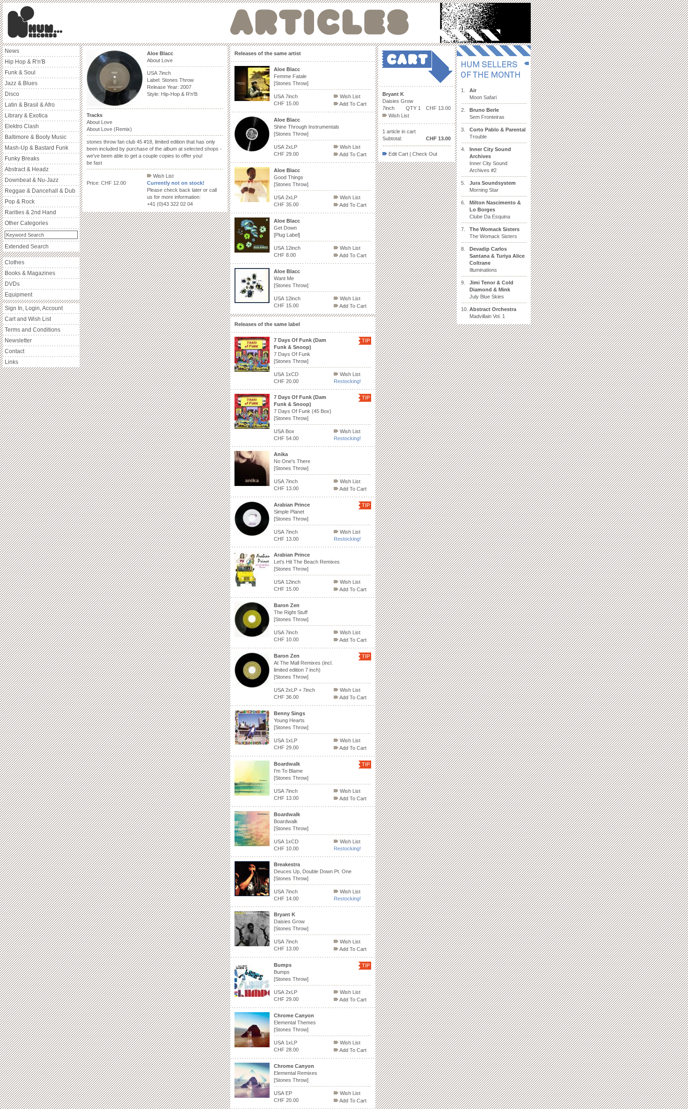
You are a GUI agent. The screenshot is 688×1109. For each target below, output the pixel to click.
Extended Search (27, 246)
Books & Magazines (30, 273)
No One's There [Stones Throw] (292, 461)
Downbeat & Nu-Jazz (32, 180)
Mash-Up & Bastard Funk (36, 148)
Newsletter (18, 340)
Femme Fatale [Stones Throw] (291, 76)
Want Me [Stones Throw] (291, 278)
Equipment (18, 294)
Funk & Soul (20, 72)
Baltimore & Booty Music (35, 137)
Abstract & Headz (27, 169)
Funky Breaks (22, 158)
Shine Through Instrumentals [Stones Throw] (306, 127)
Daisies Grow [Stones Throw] (291, 921)
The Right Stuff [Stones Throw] (291, 612)
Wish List (163, 176)
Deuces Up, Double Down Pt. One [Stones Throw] (312, 871)
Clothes (14, 262)
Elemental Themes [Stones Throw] (295, 1022)
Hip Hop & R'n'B (25, 61)
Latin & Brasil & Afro (30, 104)
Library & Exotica (26, 115)
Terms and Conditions (32, 329)
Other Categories (26, 223)
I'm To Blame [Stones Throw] (291, 771)
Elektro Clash (22, 126)
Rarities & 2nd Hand (30, 212)
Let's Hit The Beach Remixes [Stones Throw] (307, 562)
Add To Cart (352, 104)
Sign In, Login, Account (34, 308)
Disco (12, 94)
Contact (14, 351)
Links (11, 362)
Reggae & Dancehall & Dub (40, 191)
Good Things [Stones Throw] (291, 177)
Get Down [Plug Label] (287, 228)
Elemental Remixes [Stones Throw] (295, 1073)
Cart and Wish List (28, 319)
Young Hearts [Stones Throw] (291, 720)
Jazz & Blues (21, 83)
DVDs (12, 284)
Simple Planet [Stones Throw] (292, 512)
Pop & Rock (20, 201)
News (12, 51)
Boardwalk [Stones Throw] (291, 821)
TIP (366, 340)
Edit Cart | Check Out (412, 154)
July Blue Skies (491, 289)
